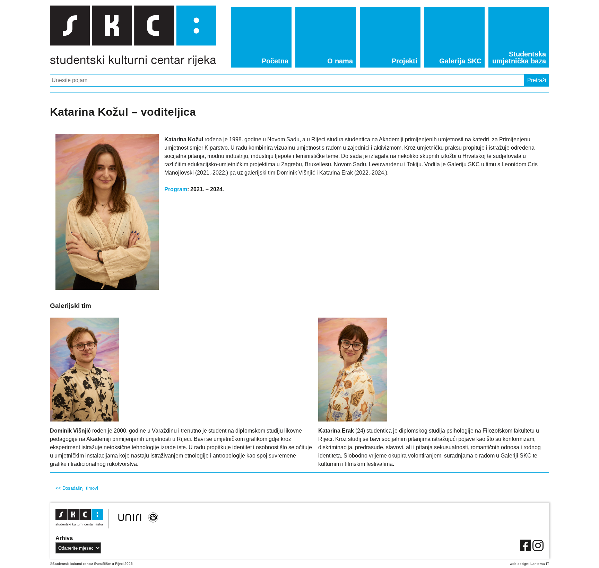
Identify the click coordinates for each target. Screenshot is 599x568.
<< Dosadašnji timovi (76, 488)
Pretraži (536, 80)
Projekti (404, 61)
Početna (275, 61)
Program (175, 189)
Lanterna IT (539, 564)
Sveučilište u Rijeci (108, 564)
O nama (340, 61)
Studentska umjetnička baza (519, 57)
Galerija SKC (460, 61)
